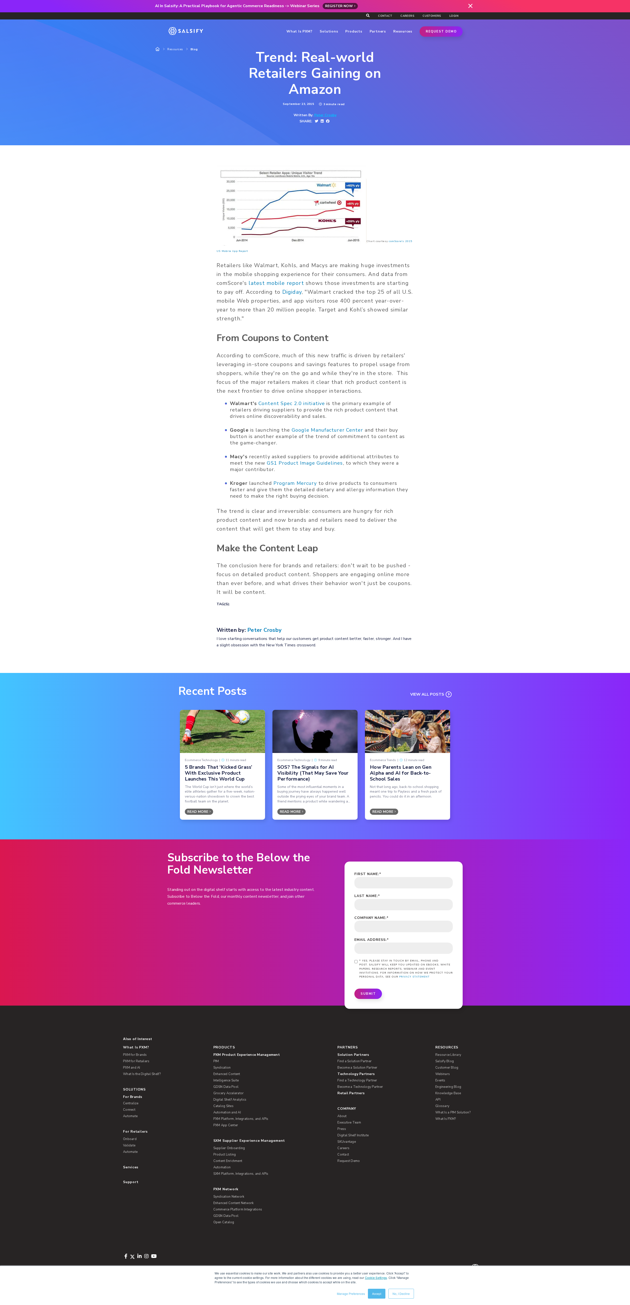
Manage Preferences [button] (351, 1293)
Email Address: (371, 939)
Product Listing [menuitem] (224, 1154)
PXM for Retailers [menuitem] (136, 1061)
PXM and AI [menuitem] (131, 1067)
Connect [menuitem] (129, 1110)
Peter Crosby (325, 115)
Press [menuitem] (341, 1129)
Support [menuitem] (130, 1182)
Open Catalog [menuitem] (223, 1222)
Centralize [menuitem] (131, 1103)
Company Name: (371, 917)
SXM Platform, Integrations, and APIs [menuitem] (240, 1174)
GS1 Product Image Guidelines (305, 463)
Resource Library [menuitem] (448, 1055)
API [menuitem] (438, 1099)
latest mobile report (276, 283)
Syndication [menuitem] (222, 1067)
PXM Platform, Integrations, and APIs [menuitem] (240, 1119)
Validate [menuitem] (129, 1145)
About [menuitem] (341, 1116)
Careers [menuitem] (407, 16)
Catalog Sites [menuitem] (223, 1106)
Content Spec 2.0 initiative (291, 403)
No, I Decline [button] (401, 1293)
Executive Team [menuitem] (349, 1122)
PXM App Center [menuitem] (225, 1125)
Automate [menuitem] (130, 1116)
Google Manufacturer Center (327, 430)
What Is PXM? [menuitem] (136, 1047)
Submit (368, 994)
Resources (175, 49)
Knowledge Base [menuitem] (448, 1093)
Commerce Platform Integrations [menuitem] (237, 1209)
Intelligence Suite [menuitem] (226, 1080)
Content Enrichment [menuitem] (227, 1161)
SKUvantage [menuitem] (346, 1142)
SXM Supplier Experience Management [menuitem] (249, 1140)
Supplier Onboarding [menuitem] (229, 1148)
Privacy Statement (414, 977)
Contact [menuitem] (385, 16)
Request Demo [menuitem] (348, 1161)
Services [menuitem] (130, 1167)
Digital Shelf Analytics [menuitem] (230, 1099)
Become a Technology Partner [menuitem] (360, 1087)
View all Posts (427, 694)
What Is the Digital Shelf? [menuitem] (142, 1074)
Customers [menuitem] (432, 16)
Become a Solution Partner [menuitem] (357, 1067)
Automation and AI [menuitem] (227, 1112)
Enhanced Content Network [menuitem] (233, 1203)
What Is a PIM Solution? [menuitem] (453, 1112)
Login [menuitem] (453, 16)
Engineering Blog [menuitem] (448, 1087)
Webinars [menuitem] (442, 1074)
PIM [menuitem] (216, 1061)
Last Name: (367, 896)
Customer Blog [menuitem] (446, 1067)
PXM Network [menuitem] (226, 1189)
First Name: (367, 874)
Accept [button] (376, 1293)
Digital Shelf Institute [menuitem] (353, 1135)
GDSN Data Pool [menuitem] (226, 1087)
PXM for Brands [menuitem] (135, 1055)
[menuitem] (267, 1055)
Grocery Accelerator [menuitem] (228, 1093)
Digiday (292, 292)
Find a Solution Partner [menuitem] (354, 1061)
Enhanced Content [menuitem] (226, 1074)
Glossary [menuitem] (442, 1106)
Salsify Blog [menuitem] (444, 1061)
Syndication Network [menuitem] (228, 1196)
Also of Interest (137, 1039)
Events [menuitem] (440, 1080)
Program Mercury (295, 483)
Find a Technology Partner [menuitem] (357, 1080)
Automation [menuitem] (222, 1167)
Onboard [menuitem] (130, 1139)
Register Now (339, 6)
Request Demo (441, 31)
